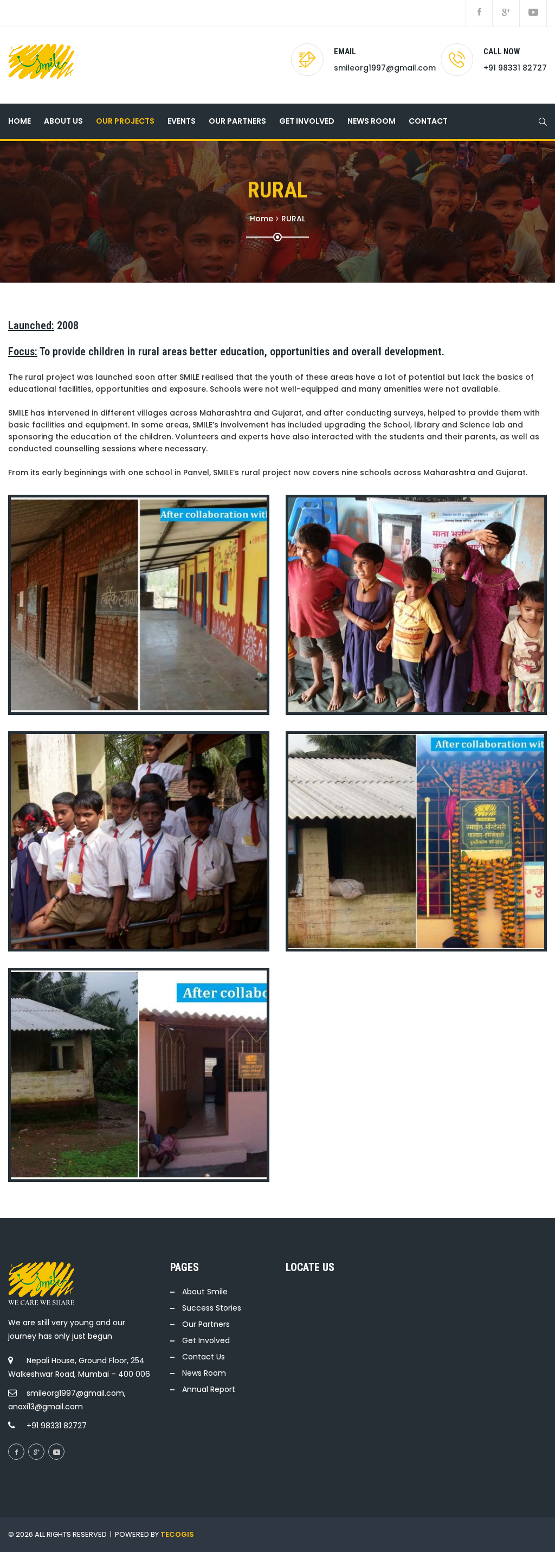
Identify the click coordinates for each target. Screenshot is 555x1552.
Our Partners (206, 1324)
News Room (371, 121)
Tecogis (177, 1534)
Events (181, 121)
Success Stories (211, 1307)
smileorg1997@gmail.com (385, 67)
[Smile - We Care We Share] (41, 65)
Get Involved (306, 121)
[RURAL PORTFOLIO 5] (136, 605)
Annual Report (208, 1389)
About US (63, 121)
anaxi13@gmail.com (45, 1406)
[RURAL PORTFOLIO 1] (136, 1075)
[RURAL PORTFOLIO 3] (136, 841)
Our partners (237, 121)
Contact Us (203, 1356)
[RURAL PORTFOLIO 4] (414, 605)
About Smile (205, 1291)
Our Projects (125, 121)
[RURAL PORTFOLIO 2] (414, 841)
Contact (428, 121)
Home (19, 121)
